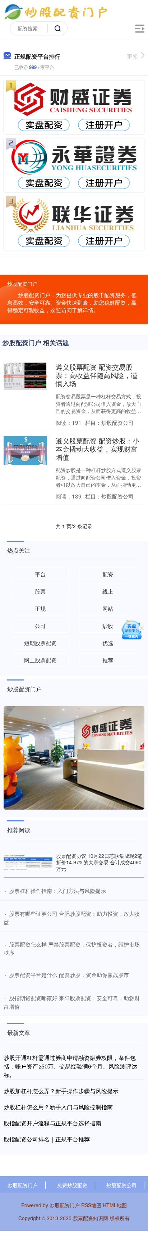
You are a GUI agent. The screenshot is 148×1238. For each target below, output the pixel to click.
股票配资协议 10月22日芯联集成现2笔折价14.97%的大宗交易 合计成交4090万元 (99, 862)
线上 (107, 591)
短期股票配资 (40, 643)
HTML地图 (115, 1205)
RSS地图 (91, 1205)
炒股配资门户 (23, 1185)
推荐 (107, 660)
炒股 (107, 625)
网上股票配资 (40, 660)
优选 (107, 643)
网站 (107, 608)
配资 (107, 574)
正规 (40, 608)
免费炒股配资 (72, 1185)
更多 (132, 56)
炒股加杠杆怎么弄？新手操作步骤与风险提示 (61, 1091)
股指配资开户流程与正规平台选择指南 (52, 1123)
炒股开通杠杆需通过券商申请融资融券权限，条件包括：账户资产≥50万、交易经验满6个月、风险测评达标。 (70, 1066)
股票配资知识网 (90, 1218)
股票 (40, 591)
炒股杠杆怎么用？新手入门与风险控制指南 (58, 1107)
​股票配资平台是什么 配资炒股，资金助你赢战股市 (69, 974)
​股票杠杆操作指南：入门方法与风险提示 (57, 890)
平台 (40, 574)
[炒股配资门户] (55, 11)
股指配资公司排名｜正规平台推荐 (47, 1139)
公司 (40, 625)
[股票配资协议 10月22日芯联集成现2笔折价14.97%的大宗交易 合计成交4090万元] (28, 862)
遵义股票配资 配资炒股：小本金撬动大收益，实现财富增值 (97, 449)
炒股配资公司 (121, 1185)
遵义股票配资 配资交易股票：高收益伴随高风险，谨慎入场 (97, 375)
